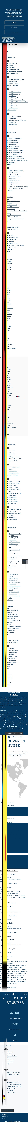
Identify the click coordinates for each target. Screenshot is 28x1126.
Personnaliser (14, 32)
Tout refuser (14, 27)
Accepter (14, 22)
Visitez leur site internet (14, 733)
